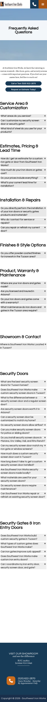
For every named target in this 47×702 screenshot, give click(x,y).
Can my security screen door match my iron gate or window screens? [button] (22, 447)
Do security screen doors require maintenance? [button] (18, 487)
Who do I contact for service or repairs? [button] (18, 221)
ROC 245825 (24, 660)
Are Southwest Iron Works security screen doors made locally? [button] (19, 471)
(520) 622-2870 (26, 678)
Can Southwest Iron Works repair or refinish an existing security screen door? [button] (23, 495)
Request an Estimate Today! (23, 89)
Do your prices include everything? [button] (19, 178)
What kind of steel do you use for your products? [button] (21, 130)
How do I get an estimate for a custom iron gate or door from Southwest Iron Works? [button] (22, 162)
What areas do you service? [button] (16, 116)
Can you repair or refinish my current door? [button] (20, 229)
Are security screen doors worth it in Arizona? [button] (20, 411)
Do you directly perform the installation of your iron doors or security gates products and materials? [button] (22, 211)
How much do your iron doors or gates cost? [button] (21, 172)
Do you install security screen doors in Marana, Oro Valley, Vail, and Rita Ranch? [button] (23, 439)
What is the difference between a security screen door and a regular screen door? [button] (23, 401)
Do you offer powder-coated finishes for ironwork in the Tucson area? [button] (20, 255)
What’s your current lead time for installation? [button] (19, 184)
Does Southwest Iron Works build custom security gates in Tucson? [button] (19, 537)
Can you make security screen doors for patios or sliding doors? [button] (20, 431)
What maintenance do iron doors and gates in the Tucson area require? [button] (21, 309)
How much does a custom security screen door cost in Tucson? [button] (19, 455)
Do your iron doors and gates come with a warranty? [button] (20, 301)
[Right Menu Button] (42, 4)
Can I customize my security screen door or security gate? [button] (20, 122)
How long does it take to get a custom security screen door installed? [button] (21, 463)
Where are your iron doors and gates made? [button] (21, 285)
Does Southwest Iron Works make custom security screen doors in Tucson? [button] (23, 391)
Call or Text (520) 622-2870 (23, 83)
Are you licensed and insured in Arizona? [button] (17, 293)
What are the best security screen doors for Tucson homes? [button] (19, 383)
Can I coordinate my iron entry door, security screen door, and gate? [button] (20, 566)
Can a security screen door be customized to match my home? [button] (18, 419)
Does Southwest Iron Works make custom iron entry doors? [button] (19, 558)
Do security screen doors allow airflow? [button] (22, 425)
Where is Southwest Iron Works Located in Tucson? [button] (22, 346)
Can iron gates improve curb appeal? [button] (21, 551)
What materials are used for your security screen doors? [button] (19, 479)
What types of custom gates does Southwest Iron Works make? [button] (19, 545)
